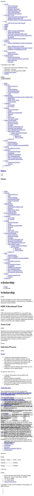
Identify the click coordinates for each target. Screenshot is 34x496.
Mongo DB (18, 136)
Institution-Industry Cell (14, 10)
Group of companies (13, 92)
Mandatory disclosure (14, 9)
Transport (10, 114)
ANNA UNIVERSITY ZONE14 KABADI (20, 43)
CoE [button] (5, 21)
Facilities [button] (6, 108)
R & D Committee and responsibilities (18, 145)
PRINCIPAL (11, 98)
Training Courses (9, 443)
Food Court (11, 117)
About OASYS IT (13, 86)
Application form (6, 388)
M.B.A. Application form (15, 157)
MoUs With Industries (14, 12)
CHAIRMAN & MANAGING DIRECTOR (20, 97)
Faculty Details (12, 102)
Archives (10, 164)
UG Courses (11, 105)
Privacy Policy (8, 450)
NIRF (5, 27)
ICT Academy (15, 134)
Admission (7, 263)
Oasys (3, 171)
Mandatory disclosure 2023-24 (12, 448)
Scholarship (11, 153)
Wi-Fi (9, 115)
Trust (9, 88)
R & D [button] (6, 140)
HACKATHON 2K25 (10, 213)
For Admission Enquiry (14, 151)
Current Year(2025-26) (14, 275)
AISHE (6, 24)
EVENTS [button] (7, 41)
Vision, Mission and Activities (16, 46)
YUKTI (6, 40)
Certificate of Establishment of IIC (17, 49)
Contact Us (11, 139)
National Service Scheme (15, 13)
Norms (3, 354)
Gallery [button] (6, 161)
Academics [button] (7, 103)
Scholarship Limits (6, 405)
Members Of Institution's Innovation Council (20, 48)
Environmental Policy (14, 91)
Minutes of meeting (13, 54)
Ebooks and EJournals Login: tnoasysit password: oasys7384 (18, 57)
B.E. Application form (14, 156)
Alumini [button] (6, 147)
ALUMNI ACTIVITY (14, 148)
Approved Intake (12, 7)
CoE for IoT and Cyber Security (16, 23)
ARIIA (6, 26)
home (5, 83)
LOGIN (6, 74)
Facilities (6, 221)
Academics (7, 216)
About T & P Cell (12, 122)
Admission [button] (7, 150)
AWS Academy (19, 137)
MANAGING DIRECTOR (15, 207)
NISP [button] (5, 29)
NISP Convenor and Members (16, 30)
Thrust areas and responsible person (17, 34)
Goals (9, 94)
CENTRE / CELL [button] (9, 15)
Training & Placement (10, 233)
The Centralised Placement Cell (16, 129)
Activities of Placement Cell (15, 126)
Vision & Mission (12, 89)
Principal (10, 208)
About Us (7, 193)
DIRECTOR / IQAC (13, 100)
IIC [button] (5, 44)
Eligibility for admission (14, 154)
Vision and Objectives (14, 32)
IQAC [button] (6, 51)
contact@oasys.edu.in (10, 72)
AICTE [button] (6, 4)
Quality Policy (12, 52)
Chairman (10, 205)
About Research (12, 142)
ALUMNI (7, 259)
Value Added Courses (14, 131)
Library (10, 111)
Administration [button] (8, 95)
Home (6, 191)
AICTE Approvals (13, 6)
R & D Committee (13, 143)
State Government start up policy (17, 38)
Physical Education (13, 109)
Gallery (6, 273)
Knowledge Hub (12, 60)
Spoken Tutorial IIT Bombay (19, 133)
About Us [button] (7, 84)
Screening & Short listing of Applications (13, 400)
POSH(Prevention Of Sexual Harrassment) (19, 20)
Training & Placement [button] (10, 120)
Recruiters (10, 125)
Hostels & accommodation (15, 112)
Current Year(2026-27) (14, 162)
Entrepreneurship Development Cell (17, 17)
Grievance (10, 62)
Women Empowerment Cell (15, 18)
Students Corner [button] (8, 55)
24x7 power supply (13, 119)
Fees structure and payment (15, 159)
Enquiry (6, 413)
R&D (5, 253)
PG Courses (11, 106)
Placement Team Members (15, 128)
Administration (8, 204)
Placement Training (13, 123)
